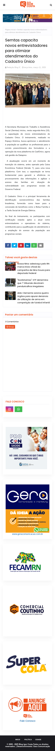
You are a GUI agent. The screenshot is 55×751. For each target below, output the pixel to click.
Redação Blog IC (14, 67)
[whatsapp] (18, 409)
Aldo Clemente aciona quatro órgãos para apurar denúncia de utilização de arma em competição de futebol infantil (33, 297)
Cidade (38, 739)
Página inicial (10, 30)
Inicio (17, 739)
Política (28, 739)
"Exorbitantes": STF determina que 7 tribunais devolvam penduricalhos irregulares (32, 283)
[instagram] (9, 409)
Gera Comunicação (41, 746)
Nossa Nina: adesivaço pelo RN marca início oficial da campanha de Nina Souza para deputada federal (33, 268)
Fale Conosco (27, 720)
